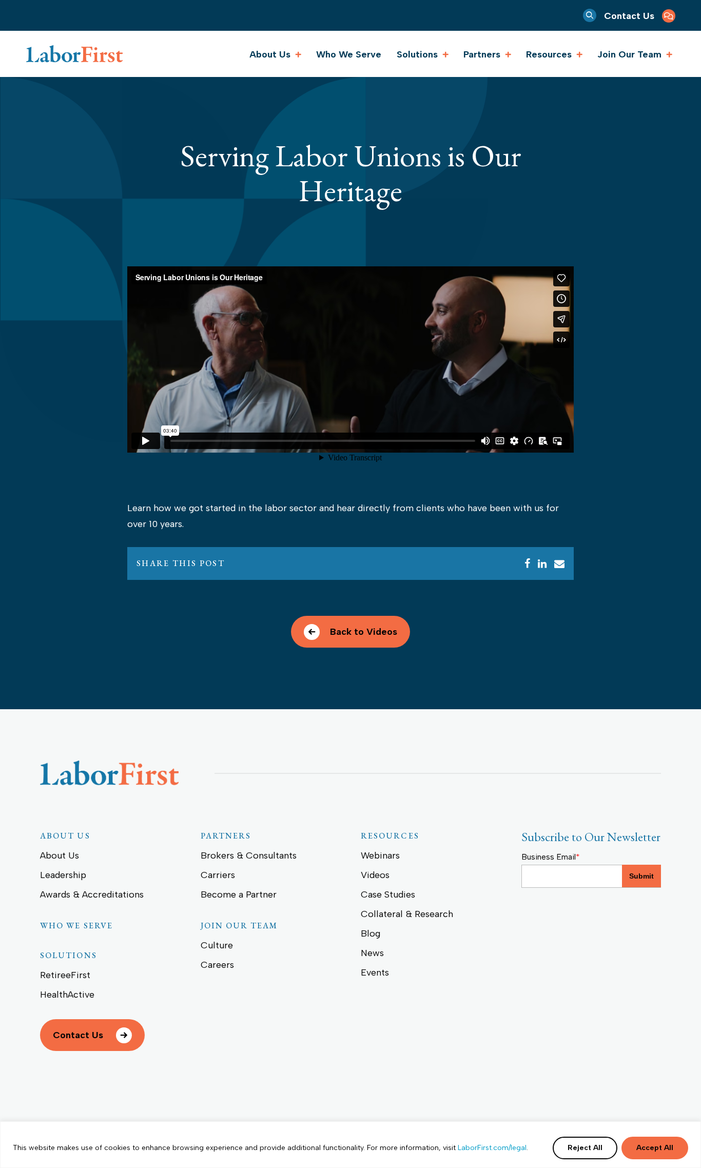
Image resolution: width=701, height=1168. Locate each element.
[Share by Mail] (559, 563)
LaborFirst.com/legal (492, 1147)
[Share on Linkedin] (542, 563)
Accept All (654, 1147)
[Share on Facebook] (527, 563)
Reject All (585, 1147)
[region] (350, 1144)
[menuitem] (639, 15)
